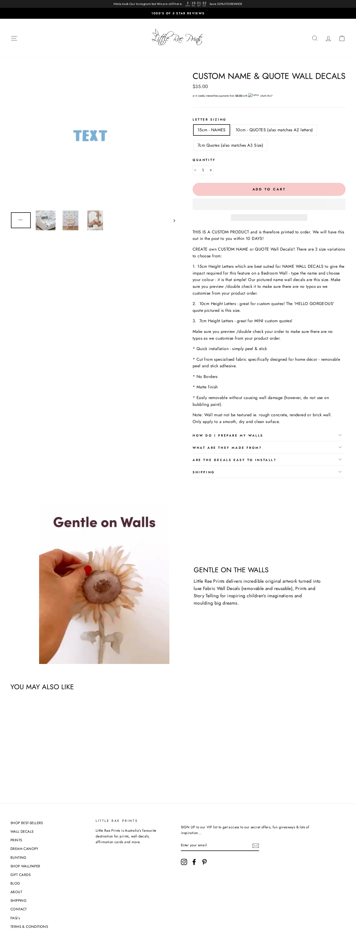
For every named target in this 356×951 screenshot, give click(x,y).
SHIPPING (18, 900)
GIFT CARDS (20, 874)
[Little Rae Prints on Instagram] (184, 862)
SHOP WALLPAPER (25, 866)
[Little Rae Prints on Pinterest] (204, 862)
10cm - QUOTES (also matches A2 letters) (274, 130)
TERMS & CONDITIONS (29, 926)
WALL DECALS (21, 831)
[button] (269, 204)
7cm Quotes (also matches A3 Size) (230, 145)
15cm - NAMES (212, 130)
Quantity (204, 160)
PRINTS (16, 840)
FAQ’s (15, 918)
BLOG (15, 883)
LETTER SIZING (210, 119)
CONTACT (18, 909)
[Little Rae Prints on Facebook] (194, 862)
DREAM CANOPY (24, 848)
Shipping (204, 472)
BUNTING (18, 857)
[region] (178, 4)
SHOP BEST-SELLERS (26, 822)
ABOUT (16, 891)
